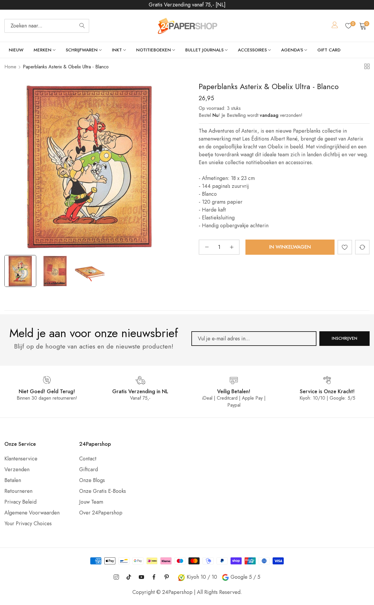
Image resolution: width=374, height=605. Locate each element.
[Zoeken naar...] (82, 26)
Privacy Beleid (20, 502)
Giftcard (88, 469)
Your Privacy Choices (28, 523)
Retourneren (18, 491)
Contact (87, 458)
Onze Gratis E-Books (102, 491)
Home (10, 66)
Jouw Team (91, 502)
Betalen (12, 480)
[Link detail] (116, 577)
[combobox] (46, 26)
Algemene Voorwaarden (32, 512)
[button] (344, 246)
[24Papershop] (187, 25)
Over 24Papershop (100, 512)
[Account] (335, 26)
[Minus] (207, 247)
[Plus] (231, 247)
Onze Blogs (92, 480)
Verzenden (17, 469)
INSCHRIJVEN (344, 338)
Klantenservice (20, 458)
